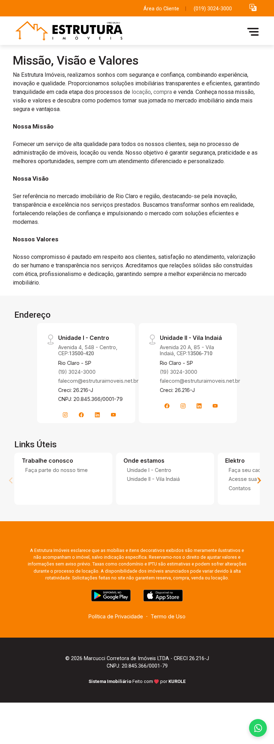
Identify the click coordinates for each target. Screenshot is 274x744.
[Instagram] (65, 415)
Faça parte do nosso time (56, 470)
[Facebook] (81, 415)
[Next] (259, 480)
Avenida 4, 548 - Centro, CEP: (87, 350)
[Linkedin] (97, 415)
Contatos (240, 488)
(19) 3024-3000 (77, 372)
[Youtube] (113, 415)
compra (162, 92)
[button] (253, 7)
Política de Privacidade (115, 616)
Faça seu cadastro (251, 470)
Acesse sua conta (250, 479)
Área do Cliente (161, 9)
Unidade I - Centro (149, 470)
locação (141, 92)
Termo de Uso (168, 616)
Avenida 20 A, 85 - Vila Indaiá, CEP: (187, 350)
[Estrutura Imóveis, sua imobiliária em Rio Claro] (66, 31)
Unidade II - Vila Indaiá (153, 479)
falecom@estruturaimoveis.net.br (98, 381)
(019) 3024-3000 (213, 9)
